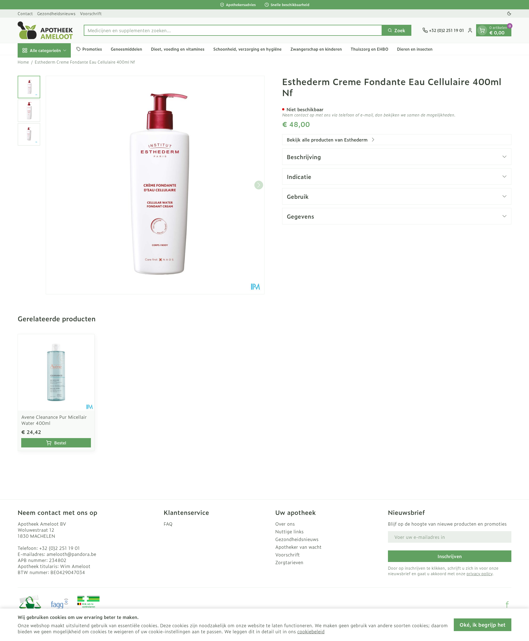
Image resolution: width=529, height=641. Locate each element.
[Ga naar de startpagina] (45, 30)
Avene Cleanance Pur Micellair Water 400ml (54, 420)
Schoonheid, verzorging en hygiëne (247, 49)
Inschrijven (450, 556)
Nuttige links (289, 531)
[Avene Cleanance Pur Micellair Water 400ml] (56, 372)
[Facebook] (507, 605)
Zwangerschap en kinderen (316, 49)
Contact (25, 13)
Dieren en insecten (415, 49)
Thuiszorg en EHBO (369, 49)
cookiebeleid (311, 631)
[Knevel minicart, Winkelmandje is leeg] (482, 30)
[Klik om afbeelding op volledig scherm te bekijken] (155, 185)
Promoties (92, 49)
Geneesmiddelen (126, 49)
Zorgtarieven (289, 562)
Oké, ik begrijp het (483, 624)
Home (23, 62)
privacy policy (479, 573)
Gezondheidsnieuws (56, 13)
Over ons (285, 524)
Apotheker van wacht (298, 547)
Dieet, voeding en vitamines (177, 49)
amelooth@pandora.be (71, 554)
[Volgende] (258, 185)
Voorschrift (91, 13)
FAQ (168, 524)
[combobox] (233, 30)
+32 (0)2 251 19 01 (59, 548)
